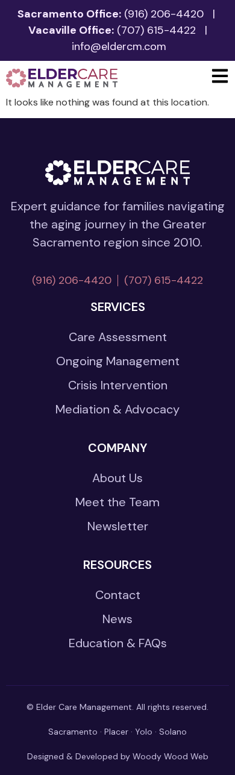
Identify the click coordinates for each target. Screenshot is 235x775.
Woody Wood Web (170, 756)
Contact (117, 595)
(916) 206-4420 (164, 14)
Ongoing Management (118, 361)
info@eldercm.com (119, 46)
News (117, 619)
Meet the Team (117, 502)
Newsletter (117, 526)
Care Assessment (118, 337)
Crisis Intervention (118, 385)
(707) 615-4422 (156, 30)
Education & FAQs (118, 643)
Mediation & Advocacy (117, 409)
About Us (117, 478)
